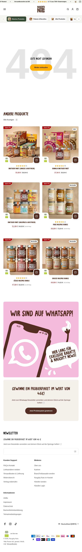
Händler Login (39, 486)
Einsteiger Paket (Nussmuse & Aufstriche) (21, 222)
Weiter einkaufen (41, 67)
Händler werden (40, 482)
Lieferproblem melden (11, 470)
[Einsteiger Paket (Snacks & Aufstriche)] (21, 151)
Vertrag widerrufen (10, 482)
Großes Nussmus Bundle (60, 278)
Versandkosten (12, 544)
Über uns (37, 465)
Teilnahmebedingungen (12, 514)
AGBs (5, 498)
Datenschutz (8, 506)
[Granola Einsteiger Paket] (60, 151)
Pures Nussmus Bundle (60, 225)
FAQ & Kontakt (9, 465)
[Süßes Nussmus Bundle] (21, 263)
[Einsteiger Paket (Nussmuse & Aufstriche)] (21, 207)
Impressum (7, 502)
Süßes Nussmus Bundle (21, 281)
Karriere (37, 470)
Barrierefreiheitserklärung (13, 510)
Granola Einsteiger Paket (60, 169)
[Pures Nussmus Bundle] (60, 207)
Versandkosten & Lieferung (13, 474)
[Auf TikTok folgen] (15, 523)
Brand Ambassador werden (44, 474)
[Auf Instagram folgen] (10, 523)
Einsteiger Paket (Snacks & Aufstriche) (22, 169)
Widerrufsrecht (8, 478)
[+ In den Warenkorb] (36, 160)
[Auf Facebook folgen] (4, 523)
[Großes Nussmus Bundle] (60, 263)
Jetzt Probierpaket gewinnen (41, 411)
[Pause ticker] (80, 2)
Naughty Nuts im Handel (43, 478)
